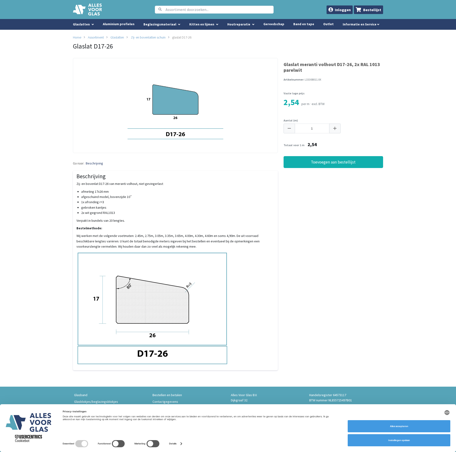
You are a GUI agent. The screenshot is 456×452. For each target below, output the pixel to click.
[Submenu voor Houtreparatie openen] (253, 24)
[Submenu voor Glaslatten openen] (93, 24)
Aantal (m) (291, 120)
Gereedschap (273, 24)
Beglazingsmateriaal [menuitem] (159, 24)
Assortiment (96, 37)
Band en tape (303, 24)
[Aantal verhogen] (335, 128)
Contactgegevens (165, 401)
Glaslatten (117, 37)
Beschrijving (94, 163)
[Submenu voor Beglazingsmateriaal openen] (179, 24)
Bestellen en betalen (167, 395)
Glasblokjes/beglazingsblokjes (96, 401)
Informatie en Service (360, 24)
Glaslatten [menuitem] (81, 24)
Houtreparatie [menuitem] (238, 24)
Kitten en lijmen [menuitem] (201, 24)
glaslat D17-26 (181, 37)
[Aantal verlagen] (289, 128)
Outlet (328, 24)
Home (77, 37)
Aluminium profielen (118, 24)
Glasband (80, 395)
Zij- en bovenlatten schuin (148, 37)
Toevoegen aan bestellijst (333, 162)
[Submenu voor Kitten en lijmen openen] (217, 24)
